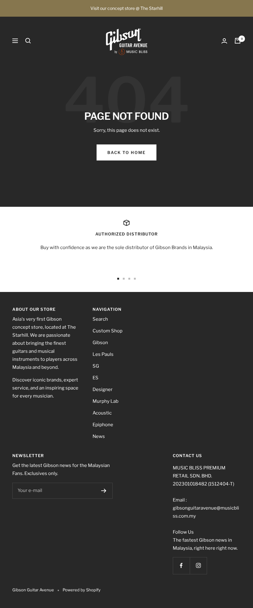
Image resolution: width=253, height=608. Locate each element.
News (99, 436)
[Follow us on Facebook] (181, 565)
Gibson (100, 342)
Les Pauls (103, 354)
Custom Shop (107, 331)
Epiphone (103, 424)
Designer (103, 389)
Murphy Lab (105, 401)
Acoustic (102, 413)
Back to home (126, 152)
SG (96, 366)
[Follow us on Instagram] (198, 565)
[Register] (103, 491)
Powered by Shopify (82, 589)
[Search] (28, 41)
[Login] (224, 41)
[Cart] (237, 41)
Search (100, 319)
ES (95, 378)
